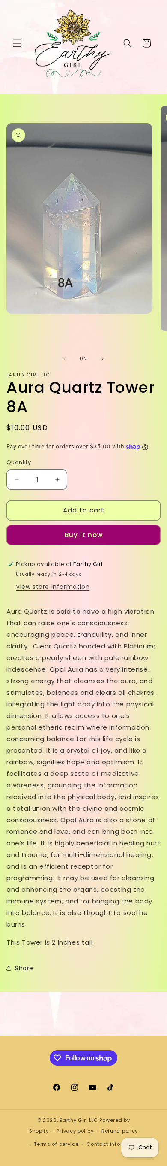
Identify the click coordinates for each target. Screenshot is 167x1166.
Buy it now (84, 534)
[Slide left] (64, 358)
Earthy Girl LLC (79, 1120)
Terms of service (56, 1144)
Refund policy (119, 1130)
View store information (52, 586)
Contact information (113, 1144)
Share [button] (24, 968)
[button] (17, 43)
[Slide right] (102, 358)
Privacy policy (75, 1130)
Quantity (18, 462)
